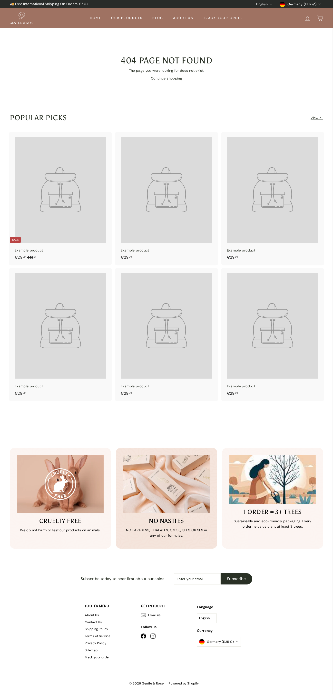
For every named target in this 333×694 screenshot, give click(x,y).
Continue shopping (166, 78)
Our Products (127, 18)
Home (95, 18)
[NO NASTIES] (166, 484)
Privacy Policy (95, 643)
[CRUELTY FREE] (60, 484)
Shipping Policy (96, 629)
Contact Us (93, 622)
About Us (183, 18)
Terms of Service (97, 636)
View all (317, 118)
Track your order (223, 18)
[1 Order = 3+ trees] (272, 479)
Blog (157, 18)
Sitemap (91, 650)
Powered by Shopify (183, 683)
